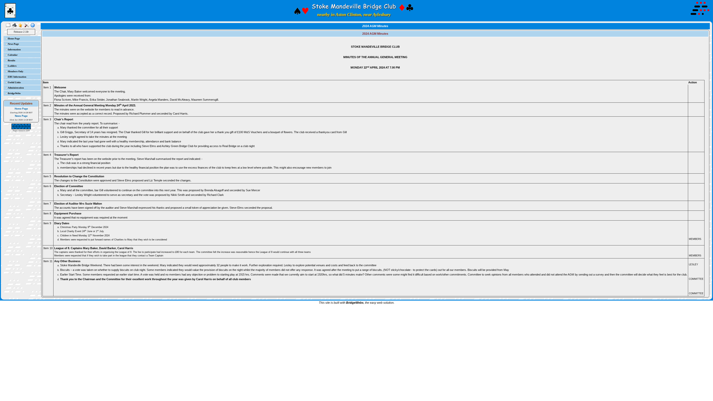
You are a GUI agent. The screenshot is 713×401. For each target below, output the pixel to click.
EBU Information (16, 76)
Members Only (15, 71)
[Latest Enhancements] (21, 25)
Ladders (12, 65)
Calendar (12, 54)
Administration (15, 87)
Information (14, 49)
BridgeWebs (14, 93)
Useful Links (14, 82)
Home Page (13, 38)
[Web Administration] (27, 25)
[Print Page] (15, 25)
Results (11, 60)
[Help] (33, 25)
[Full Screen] (9, 25)
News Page (13, 44)
